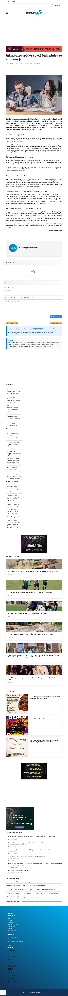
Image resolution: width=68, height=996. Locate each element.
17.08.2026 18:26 (13, 874)
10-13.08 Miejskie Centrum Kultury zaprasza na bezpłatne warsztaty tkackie (45, 697)
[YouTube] (14, 1)
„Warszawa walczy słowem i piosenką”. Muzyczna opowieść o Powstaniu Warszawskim (32, 850)
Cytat (15, 297)
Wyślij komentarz (56, 316)
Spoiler (32, 297)
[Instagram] (8, 1)
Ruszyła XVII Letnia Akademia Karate (18, 870)
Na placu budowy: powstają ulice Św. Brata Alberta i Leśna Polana (30, 634)
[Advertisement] (34, 29)
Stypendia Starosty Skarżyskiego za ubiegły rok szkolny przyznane (26, 856)
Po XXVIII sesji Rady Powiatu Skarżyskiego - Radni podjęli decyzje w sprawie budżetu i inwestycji (35, 863)
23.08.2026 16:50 (13, 846)
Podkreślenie (12, 297)
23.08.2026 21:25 (13, 839)
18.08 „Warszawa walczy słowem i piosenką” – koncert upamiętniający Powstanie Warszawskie (44, 741)
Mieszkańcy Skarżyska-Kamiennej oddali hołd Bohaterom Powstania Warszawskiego (31, 836)
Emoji (18, 297)
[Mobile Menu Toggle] (7, 12)
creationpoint (36, 992)
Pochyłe (9, 297)
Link (22, 297)
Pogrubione (6, 297)
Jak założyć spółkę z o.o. (13, 179)
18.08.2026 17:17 (13, 860)
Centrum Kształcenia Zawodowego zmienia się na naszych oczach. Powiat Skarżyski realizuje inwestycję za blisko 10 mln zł (33, 656)
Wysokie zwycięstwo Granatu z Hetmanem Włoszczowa (27, 613)
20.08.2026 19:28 (13, 853)
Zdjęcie (25, 297)
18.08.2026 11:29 (13, 867)
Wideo (28, 297)
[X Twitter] (11, 1)
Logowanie (59, 5)
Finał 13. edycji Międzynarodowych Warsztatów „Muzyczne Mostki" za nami (32, 678)
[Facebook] (6, 1)
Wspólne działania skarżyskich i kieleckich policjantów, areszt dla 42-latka (33, 571)
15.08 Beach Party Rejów (37, 718)
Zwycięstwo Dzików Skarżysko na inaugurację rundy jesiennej (29, 592)
